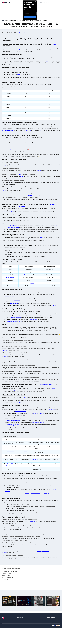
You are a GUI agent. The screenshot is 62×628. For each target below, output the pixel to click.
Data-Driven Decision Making (13, 424)
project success (51, 409)
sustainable (4, 552)
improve (21, 174)
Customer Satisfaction (16, 317)
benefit (14, 359)
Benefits (52, 204)
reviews (27, 493)
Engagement (17, 300)
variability (41, 237)
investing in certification (20, 411)
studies (25, 451)
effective (20, 49)
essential (6, 356)
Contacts (40, 2)
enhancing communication (38, 422)
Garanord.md (7, 2)
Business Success (46, 384)
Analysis (53, 274)
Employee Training (10, 277)
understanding (35, 78)
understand (25, 397)
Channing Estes (21, 32)
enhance (22, 176)
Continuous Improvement (13, 227)
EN (48, 2)
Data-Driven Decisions (12, 321)
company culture (25, 542)
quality (47, 61)
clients (22, 418)
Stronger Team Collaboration (13, 420)
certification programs (18, 512)
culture (20, 321)
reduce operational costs (43, 551)
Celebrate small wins (11, 149)
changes (19, 402)
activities (56, 225)
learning (41, 130)
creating (4, 190)
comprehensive (5, 350)
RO (44, 2)
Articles (48, 617)
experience (39, 446)
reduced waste (33, 319)
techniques (28, 130)
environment (19, 48)
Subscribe (30, 16)
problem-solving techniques (35, 463)
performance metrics (35, 493)
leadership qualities (34, 459)
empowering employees (10, 425)
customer (4, 165)
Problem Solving (14, 303)
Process (53, 44)
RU (46, 2)
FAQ (33, 617)
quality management (13, 390)
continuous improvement (39, 413)
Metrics (14, 483)
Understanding (11, 211)
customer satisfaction (17, 238)
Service (32, 283)
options (34, 512)
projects (30, 195)
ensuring (39, 170)
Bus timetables (20, 617)
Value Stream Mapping (12, 225)
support (41, 494)
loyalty (54, 305)
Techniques (21, 206)
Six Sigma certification (7, 130)
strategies (8, 49)
